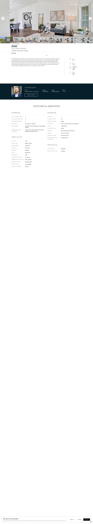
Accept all (87, 519)
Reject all (72, 519)
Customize (79, 519)
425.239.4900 (45, 91)
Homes (71, 4)
